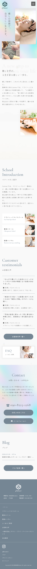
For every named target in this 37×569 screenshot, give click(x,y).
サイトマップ (5, 561)
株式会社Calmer (18, 565)
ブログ (3, 555)
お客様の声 (5, 527)
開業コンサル (6, 519)
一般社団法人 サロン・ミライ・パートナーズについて (18, 532)
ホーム (5, 507)
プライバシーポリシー (7, 558)
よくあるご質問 (7, 523)
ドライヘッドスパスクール (10, 511)
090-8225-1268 (28, 498)
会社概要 (5, 538)
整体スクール (6, 515)
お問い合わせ (5, 552)
